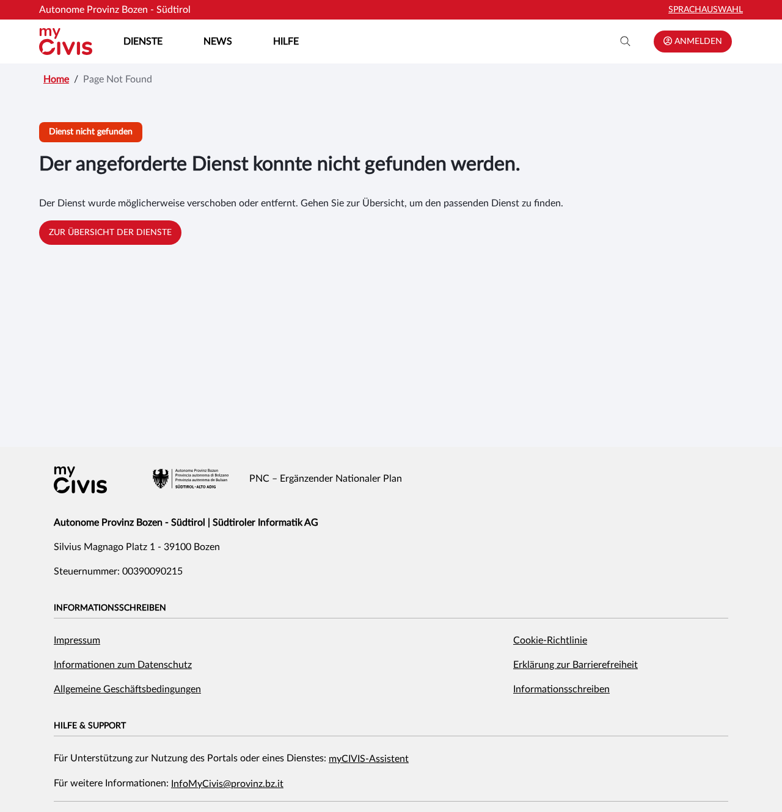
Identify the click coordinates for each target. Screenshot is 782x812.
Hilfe (286, 41)
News (217, 41)
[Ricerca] (625, 41)
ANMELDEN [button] (697, 41)
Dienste (143, 41)
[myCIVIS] (80, 479)
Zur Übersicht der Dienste (110, 232)
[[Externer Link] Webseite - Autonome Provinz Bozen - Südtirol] (191, 478)
